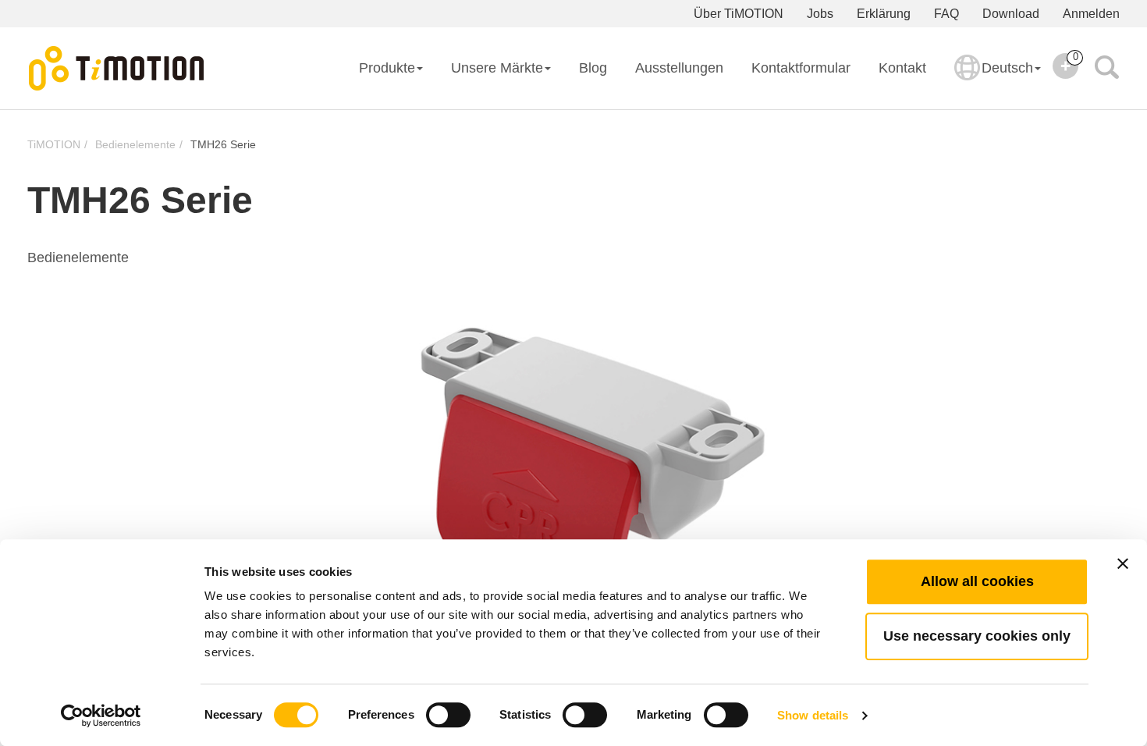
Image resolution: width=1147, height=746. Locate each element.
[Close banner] (1122, 563)
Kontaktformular (800, 68)
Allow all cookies (977, 581)
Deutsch (1007, 68)
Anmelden (1091, 13)
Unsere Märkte (497, 68)
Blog (593, 68)
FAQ (946, 13)
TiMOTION (53, 144)
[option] (573, 461)
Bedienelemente (135, 144)
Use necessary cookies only (977, 636)
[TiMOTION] (117, 68)
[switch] (448, 714)
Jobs (820, 13)
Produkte (387, 68)
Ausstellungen (679, 68)
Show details (812, 715)
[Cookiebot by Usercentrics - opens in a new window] (101, 715)
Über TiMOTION (738, 13)
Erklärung (884, 13)
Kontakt (902, 68)
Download (1010, 13)
